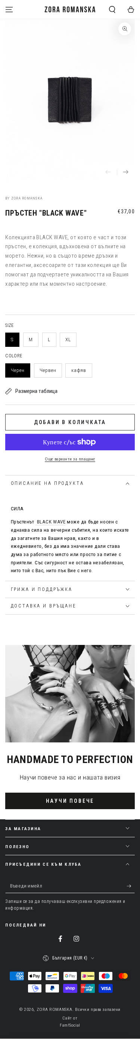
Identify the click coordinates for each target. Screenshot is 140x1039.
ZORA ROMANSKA (54, 1009)
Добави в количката (70, 422)
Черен (18, 370)
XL (68, 339)
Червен (48, 370)
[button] (112, 9)
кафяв (79, 370)
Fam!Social (70, 1025)
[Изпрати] (131, 886)
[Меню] (9, 9)
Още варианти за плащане (70, 459)
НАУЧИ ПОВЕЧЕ (70, 801)
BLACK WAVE (51, 522)
